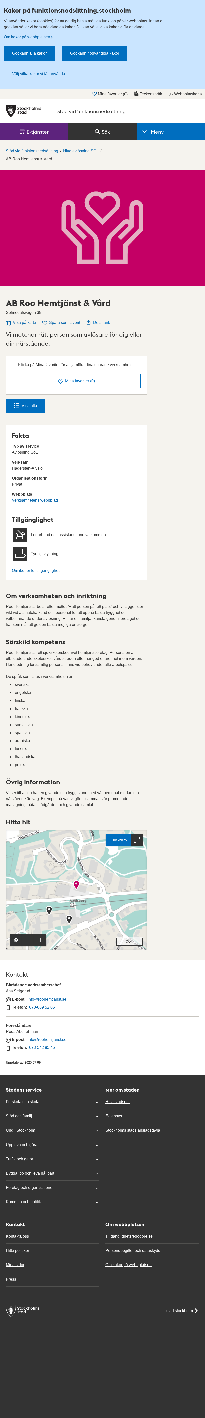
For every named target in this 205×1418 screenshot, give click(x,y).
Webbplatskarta (188, 94)
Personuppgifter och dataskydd (133, 1250)
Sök (106, 131)
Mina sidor (15, 1265)
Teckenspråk (151, 94)
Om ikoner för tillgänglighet (36, 570)
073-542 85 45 (42, 1047)
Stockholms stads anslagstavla (133, 1130)
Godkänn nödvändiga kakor (94, 53)
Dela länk (101, 322)
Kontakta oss (17, 1236)
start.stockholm (179, 1311)
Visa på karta (24, 322)
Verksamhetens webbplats (35, 500)
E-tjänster (114, 1116)
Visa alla (29, 406)
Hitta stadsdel (118, 1102)
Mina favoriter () (113, 94)
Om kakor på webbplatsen (27, 37)
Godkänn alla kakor (29, 53)
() (80, 381)
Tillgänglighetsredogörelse (129, 1236)
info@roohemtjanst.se (47, 999)
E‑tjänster (38, 131)
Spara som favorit (64, 322)
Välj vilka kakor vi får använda (38, 74)
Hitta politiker (17, 1250)
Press (11, 1279)
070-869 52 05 (42, 1007)
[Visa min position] (16, 940)
